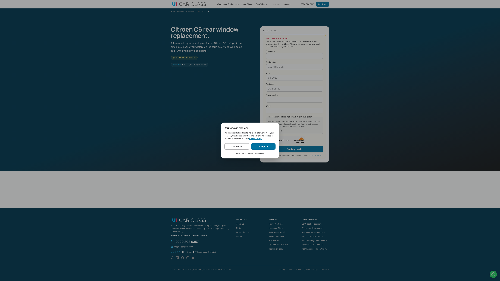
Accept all (263, 146)
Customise (237, 146)
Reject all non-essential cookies (250, 153)
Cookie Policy (255, 139)
